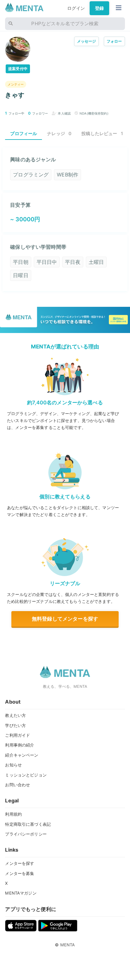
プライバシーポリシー (25, 833)
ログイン (76, 8)
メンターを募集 (19, 873)
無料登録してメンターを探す (65, 619)
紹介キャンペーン (21, 755)
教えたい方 (15, 715)
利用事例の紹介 (19, 744)
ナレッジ (59, 133)
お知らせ (13, 764)
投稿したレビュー (102, 133)
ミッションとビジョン (25, 774)
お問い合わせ (17, 784)
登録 (99, 8)
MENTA (67, 944)
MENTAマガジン (20, 893)
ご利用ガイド (17, 735)
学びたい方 (15, 725)
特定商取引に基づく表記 (28, 824)
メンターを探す (19, 863)
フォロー (114, 41)
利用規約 (13, 814)
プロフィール (23, 133)
